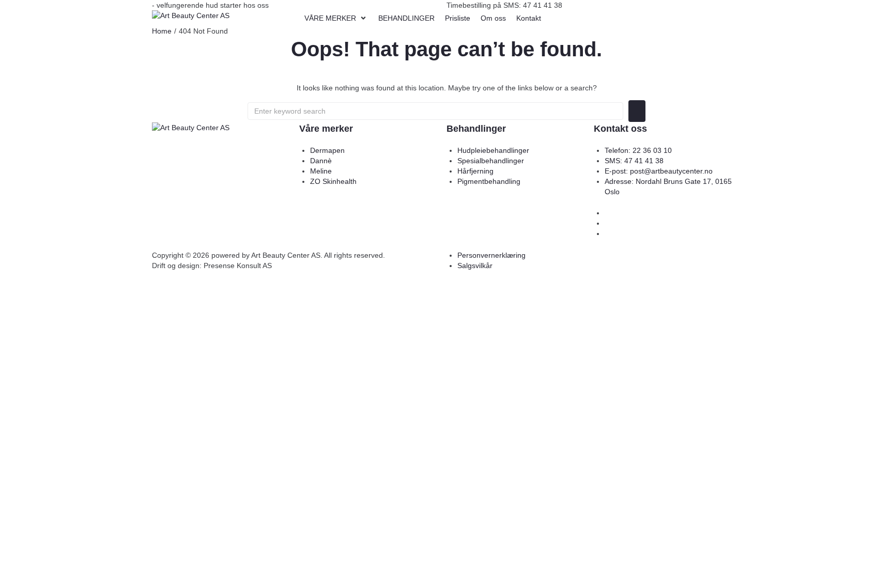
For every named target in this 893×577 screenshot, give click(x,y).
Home (162, 31)
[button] (336, 18)
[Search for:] (435, 111)
